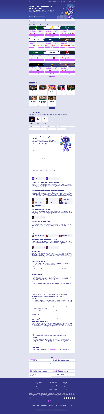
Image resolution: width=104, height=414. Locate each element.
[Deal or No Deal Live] (33, 90)
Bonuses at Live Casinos (53, 383)
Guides (70, 1)
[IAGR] (33, 405)
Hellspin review (52, 73)
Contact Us (66, 389)
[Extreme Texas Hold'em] (33, 101)
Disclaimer (66, 388)
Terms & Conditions (57, 412)
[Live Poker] (61, 90)
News (74, 1)
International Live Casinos (53, 389)
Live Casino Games (56, 1)
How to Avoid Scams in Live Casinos (39, 385)
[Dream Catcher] (42, 90)
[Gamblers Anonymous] (38, 405)
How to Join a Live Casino (39, 382)
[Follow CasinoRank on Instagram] (66, 398)
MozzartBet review (52, 36)
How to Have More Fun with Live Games (39, 383)
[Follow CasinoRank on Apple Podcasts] (74, 398)
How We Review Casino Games (66, 386)
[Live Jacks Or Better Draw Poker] (42, 101)
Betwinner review (36, 61)
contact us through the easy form (52, 349)
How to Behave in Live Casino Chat (39, 386)
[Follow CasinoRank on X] (68, 398)
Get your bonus (36, 47)
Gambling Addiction (53, 388)
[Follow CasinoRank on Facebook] (64, 398)
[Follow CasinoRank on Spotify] (72, 398)
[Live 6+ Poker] (52, 101)
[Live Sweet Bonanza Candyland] (52, 90)
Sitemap (68, 412)
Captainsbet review (36, 73)
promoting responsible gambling (47, 310)
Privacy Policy (47, 412)
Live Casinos (49, 1)
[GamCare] (43, 405)
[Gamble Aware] (62, 405)
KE (29, 397)
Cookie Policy (36, 412)
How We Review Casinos (66, 383)
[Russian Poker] (70, 90)
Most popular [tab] (32, 82)
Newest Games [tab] (39, 82)
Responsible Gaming (53, 385)
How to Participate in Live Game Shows (39, 388)
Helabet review (68, 73)
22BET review (67, 36)
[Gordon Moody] (50, 405)
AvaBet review (36, 36)
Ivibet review (52, 61)
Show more (51, 76)
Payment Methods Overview (53, 386)
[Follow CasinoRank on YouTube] (70, 398)
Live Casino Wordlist (53, 382)
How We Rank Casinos (66, 385)
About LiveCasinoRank (66, 382)
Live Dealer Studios (64, 1)
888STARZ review (67, 61)
